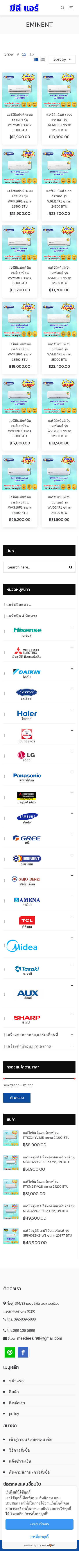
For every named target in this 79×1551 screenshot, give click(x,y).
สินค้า (14, 1392)
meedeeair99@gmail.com (39, 1338)
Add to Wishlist (29, 80)
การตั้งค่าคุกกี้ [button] (39, 1536)
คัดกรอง (17, 1098)
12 (24, 54)
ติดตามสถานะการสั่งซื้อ (29, 1472)
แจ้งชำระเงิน (20, 1461)
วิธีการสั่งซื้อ (19, 1450)
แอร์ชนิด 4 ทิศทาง (21, 616)
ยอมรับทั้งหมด (39, 1524)
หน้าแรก (16, 1381)
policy (14, 1414)
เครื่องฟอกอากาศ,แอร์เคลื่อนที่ (32, 1035)
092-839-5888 (25, 1319)
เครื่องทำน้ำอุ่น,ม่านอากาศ (28, 1046)
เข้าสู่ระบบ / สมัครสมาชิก (30, 1439)
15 (31, 54)
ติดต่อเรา (17, 1403)
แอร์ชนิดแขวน (18, 604)
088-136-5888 (24, 1330)
